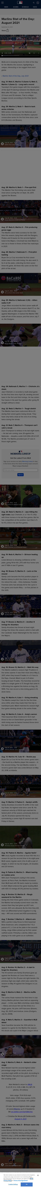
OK (26, 1184)
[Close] (38, 1175)
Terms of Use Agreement (21, 1180)
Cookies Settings (13, 1184)
